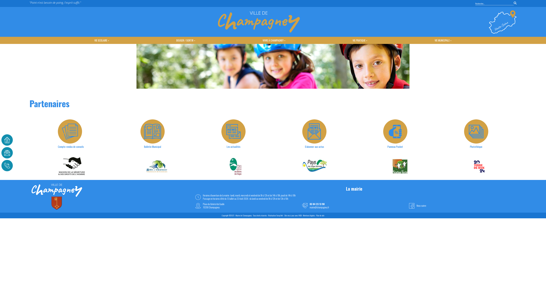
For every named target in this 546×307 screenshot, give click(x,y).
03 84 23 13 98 (317, 204)
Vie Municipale (442, 40)
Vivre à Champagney (273, 40)
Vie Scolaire (100, 40)
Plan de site (320, 215)
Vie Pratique (359, 40)
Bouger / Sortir (184, 40)
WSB (300, 215)
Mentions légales (309, 215)
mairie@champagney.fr (319, 207)
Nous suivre (421, 205)
